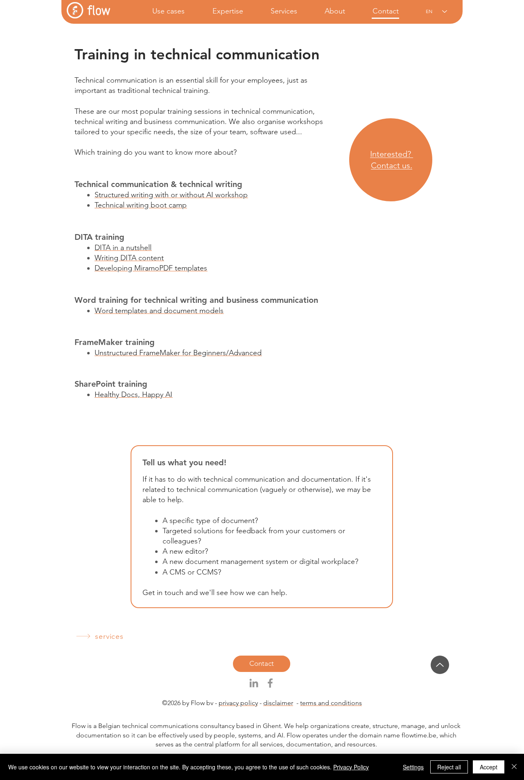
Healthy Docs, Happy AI (133, 394)
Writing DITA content (129, 257)
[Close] (514, 766)
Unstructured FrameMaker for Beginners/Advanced (178, 352)
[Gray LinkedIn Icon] (254, 683)
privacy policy (238, 703)
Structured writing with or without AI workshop (171, 194)
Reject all (449, 767)
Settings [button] (413, 767)
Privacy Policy (351, 767)
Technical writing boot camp (141, 205)
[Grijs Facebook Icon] (270, 683)
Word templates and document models (159, 310)
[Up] (440, 665)
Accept (488, 767)
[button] (161, 11)
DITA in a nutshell (123, 247)
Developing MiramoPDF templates (151, 268)
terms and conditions (331, 703)
